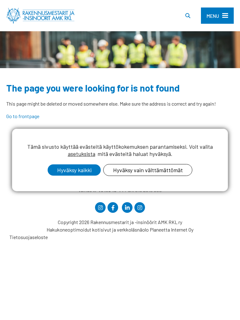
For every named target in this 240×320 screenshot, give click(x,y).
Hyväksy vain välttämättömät (148, 170)
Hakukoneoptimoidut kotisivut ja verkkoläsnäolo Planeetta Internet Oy (120, 229)
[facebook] (113, 207)
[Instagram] (100, 207)
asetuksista (81, 153)
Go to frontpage (22, 116)
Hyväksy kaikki (74, 170)
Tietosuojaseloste (28, 237)
